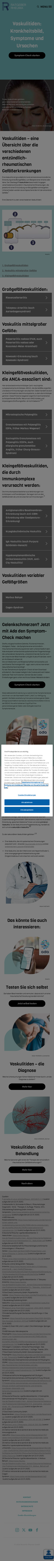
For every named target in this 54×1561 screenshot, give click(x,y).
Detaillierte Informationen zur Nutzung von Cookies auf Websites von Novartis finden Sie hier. (26, 784)
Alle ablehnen (27, 802)
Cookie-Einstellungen (27, 795)
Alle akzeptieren (26, 810)
